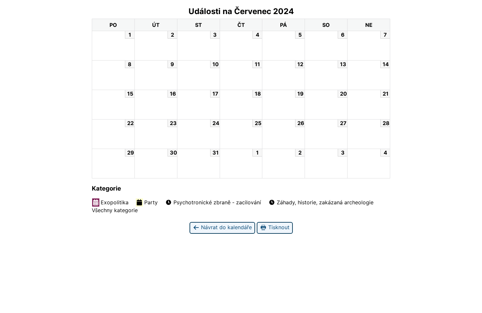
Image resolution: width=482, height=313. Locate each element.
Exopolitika (115, 202)
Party (151, 202)
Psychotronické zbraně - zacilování (217, 202)
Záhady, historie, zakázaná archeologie (325, 202)
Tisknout (278, 227)
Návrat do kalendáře (225, 227)
